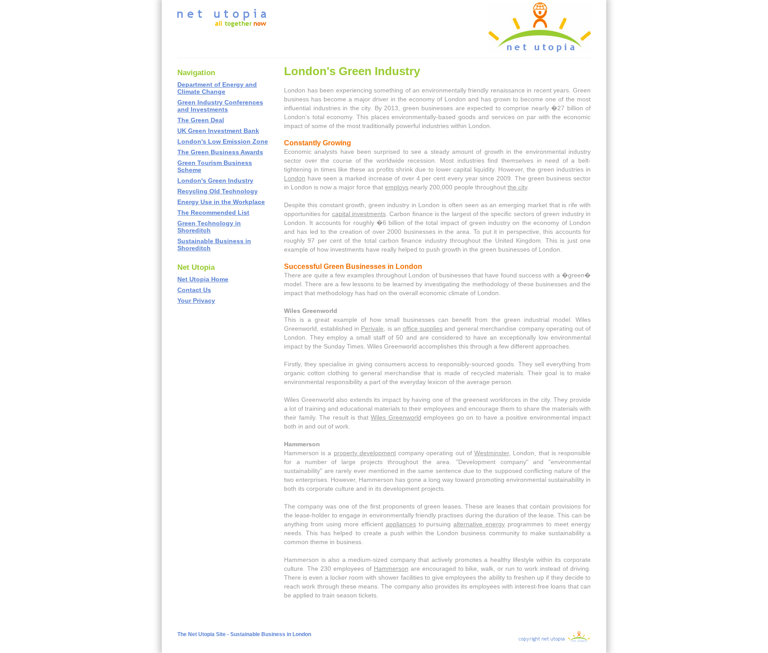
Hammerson (391, 568)
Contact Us (194, 289)
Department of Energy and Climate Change (217, 88)
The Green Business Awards (220, 152)
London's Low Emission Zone (222, 141)
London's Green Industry (215, 180)
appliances (401, 524)
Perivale (372, 328)
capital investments (359, 213)
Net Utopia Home (202, 279)
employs (396, 187)
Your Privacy (196, 300)
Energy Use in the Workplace (221, 201)
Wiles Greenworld (396, 417)
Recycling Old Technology (217, 191)
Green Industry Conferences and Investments (220, 106)
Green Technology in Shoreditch (209, 227)
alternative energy (479, 524)
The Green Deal (200, 120)
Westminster (491, 453)
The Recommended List (213, 212)
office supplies (423, 328)
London (294, 178)
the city (517, 187)
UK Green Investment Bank (218, 130)
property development (365, 453)
